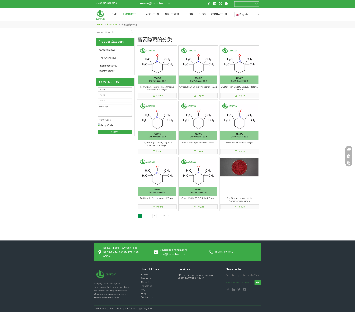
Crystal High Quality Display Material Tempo (239, 88)
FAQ (143, 290)
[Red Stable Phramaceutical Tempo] (157, 176)
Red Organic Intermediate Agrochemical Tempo (239, 199)
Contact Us (147, 297)
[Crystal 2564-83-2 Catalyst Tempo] (198, 176)
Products (146, 278)
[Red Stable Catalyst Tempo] (239, 121)
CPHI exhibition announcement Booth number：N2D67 (196, 276)
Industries (146, 286)
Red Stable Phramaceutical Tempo (157, 198)
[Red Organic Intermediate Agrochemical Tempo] (239, 167)
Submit (114, 132)
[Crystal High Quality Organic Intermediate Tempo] (157, 121)
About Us (146, 282)
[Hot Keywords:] (256, 4)
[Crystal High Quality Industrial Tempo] (198, 65)
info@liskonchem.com (173, 254)
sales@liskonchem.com (156, 3)
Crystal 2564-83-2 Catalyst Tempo (198, 198)
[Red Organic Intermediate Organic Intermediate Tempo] (157, 65)
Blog (143, 293)
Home (144, 274)
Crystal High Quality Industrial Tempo (198, 87)
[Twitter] (220, 3)
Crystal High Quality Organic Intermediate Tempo (157, 144)
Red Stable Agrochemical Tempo (198, 143)
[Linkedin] (214, 3)
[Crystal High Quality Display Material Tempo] (239, 65)
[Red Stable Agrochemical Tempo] (198, 121)
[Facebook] (209, 3)
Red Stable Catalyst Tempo (239, 143)
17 (164, 216)
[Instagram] (226, 3)
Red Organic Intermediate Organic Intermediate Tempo (157, 88)
